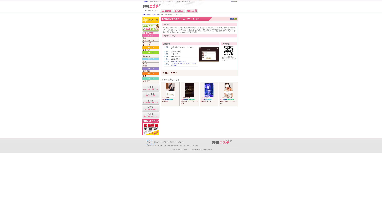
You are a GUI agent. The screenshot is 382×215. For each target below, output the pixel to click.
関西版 (150, 108)
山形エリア (151, 78)
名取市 (145, 63)
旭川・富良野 (147, 42)
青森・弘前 (146, 50)
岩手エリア (151, 52)
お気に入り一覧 (152, 20)
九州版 (150, 115)
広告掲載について (151, 146)
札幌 (154, 14)
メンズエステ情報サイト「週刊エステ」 (180, 149)
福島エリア (151, 68)
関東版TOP (150, 142)
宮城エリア (151, 59)
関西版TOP (173, 142)
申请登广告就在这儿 (173, 146)
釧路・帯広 (146, 45)
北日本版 (150, 94)
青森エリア (151, 47)
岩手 (146, 55)
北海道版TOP (157, 142)
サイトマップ (234, 1)
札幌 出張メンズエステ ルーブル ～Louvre (181, 19)
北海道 (148, 14)
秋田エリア (151, 73)
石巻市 (145, 66)
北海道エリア (151, 35)
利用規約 (195, 146)
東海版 (150, 101)
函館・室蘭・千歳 (148, 40)
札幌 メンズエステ (171, 73)
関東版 (150, 88)
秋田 (144, 76)
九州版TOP (181, 142)
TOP (144, 14)
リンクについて (162, 146)
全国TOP (146, 1)
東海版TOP (166, 142)
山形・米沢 (146, 81)
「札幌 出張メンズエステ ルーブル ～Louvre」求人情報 (184, 64)
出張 (158, 14)
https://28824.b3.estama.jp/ (178, 61)
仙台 (144, 61)
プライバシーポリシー (186, 146)
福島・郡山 (146, 71)
